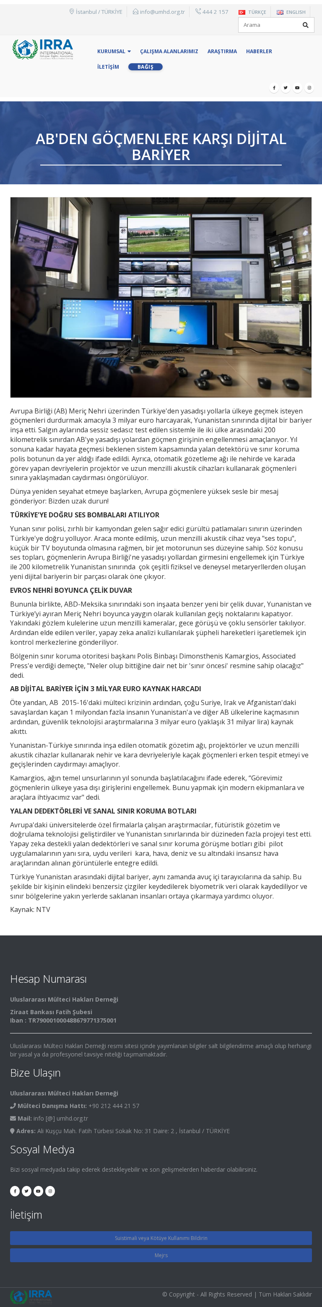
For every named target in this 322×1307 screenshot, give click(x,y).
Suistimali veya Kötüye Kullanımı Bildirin (161, 1238)
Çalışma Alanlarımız (169, 51)
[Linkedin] (309, 88)
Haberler (259, 51)
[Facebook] (274, 88)
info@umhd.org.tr (162, 11)
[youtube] (297, 88)
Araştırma (222, 51)
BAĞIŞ (146, 66)
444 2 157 (216, 11)
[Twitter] (286, 88)
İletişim (108, 66)
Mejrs (161, 1255)
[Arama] (305, 25)
